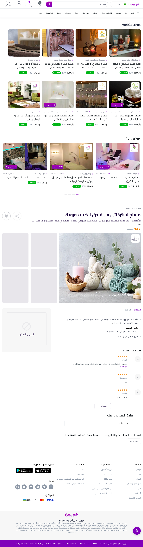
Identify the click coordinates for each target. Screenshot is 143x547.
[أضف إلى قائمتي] (6, 216)
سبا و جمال (129, 208)
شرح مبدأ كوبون (106, 469)
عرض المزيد (102, 406)
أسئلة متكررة (107, 474)
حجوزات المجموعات (105, 483)
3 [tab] (69, 194)
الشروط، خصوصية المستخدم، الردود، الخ (70, 479)
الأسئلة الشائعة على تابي (103, 493)
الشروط (128, 310)
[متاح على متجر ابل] (43, 470)
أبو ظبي (138, 493)
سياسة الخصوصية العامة (75, 483)
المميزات (137, 310)
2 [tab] (73, 194)
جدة (139, 474)
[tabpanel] (118, 168)
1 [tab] (77, 194)
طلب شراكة (108, 479)
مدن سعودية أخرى (134, 483)
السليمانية (134, 441)
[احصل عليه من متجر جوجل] (24, 470)
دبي (139, 488)
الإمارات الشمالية (135, 498)
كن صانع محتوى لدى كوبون (102, 488)
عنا (83, 469)
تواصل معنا (80, 474)
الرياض (138, 208)
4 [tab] (66, 194)
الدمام (138, 479)
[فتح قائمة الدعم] (137, 531)
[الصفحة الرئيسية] (134, 4)
